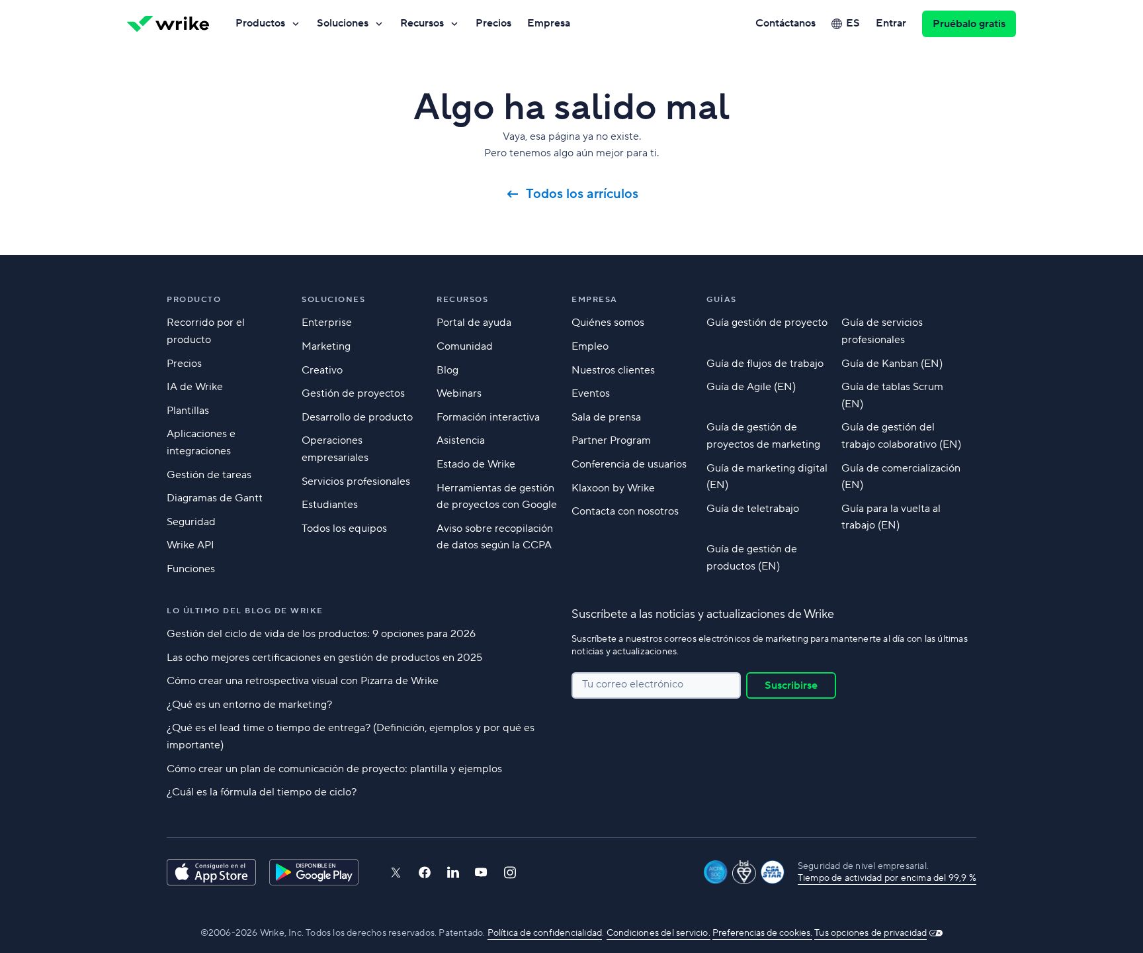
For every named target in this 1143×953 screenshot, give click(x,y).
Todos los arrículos (582, 194)
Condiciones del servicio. (658, 933)
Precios (493, 23)
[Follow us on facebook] (424, 872)
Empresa (548, 23)
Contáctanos (785, 23)
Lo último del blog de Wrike (245, 611)
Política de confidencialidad (545, 933)
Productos (260, 23)
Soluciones (342, 23)
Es (853, 23)
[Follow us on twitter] (395, 872)
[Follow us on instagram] (510, 872)
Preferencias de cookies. (762, 933)
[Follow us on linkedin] (453, 872)
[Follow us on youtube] (481, 872)
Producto (194, 300)
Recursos (422, 23)
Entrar (891, 23)
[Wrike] (168, 24)
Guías (721, 300)
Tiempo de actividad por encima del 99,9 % (887, 878)
